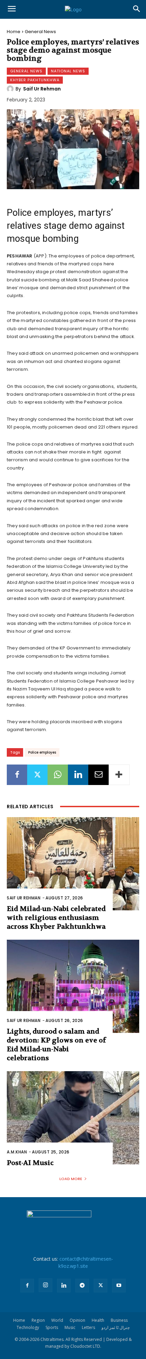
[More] (119, 775)
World (57, 1320)
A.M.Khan (17, 1152)
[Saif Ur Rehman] (11, 88)
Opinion (77, 1320)
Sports (51, 1327)
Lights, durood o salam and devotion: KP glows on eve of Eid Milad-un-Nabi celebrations (56, 1044)
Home (13, 31)
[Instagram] (45, 1285)
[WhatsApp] (58, 775)
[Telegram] (82, 1285)
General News (40, 31)
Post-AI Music (30, 1163)
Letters (88, 1327)
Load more (70, 1178)
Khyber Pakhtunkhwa (34, 80)
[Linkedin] (78, 775)
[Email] (98, 775)
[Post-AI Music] (73, 1117)
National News (68, 71)
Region (38, 1320)
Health (98, 1320)
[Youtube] (119, 1285)
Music (70, 1327)
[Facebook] (17, 775)
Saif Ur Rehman (42, 88)
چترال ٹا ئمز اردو (116, 1327)
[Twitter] (37, 775)
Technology (28, 1327)
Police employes (42, 752)
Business (119, 1320)
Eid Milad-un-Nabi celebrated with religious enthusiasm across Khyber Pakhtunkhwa (56, 918)
